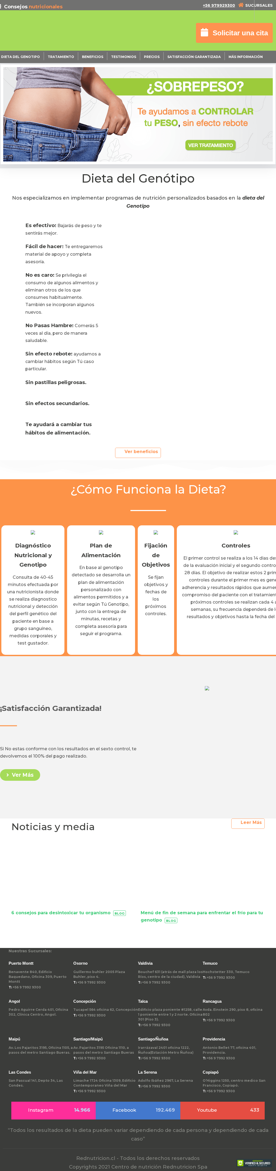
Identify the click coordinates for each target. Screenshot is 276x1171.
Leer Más (251, 822)
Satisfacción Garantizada (194, 57)
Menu (265, 11)
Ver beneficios (141, 451)
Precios (152, 57)
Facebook (143, 1110)
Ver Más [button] (22, 775)
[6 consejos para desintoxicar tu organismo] (73, 875)
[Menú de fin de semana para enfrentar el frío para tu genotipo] (203, 875)
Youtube (228, 1110)
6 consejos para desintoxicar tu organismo (61, 912)
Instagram (59, 1110)
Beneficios (92, 57)
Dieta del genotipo (20, 57)
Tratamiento (61, 57)
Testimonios (123, 57)
